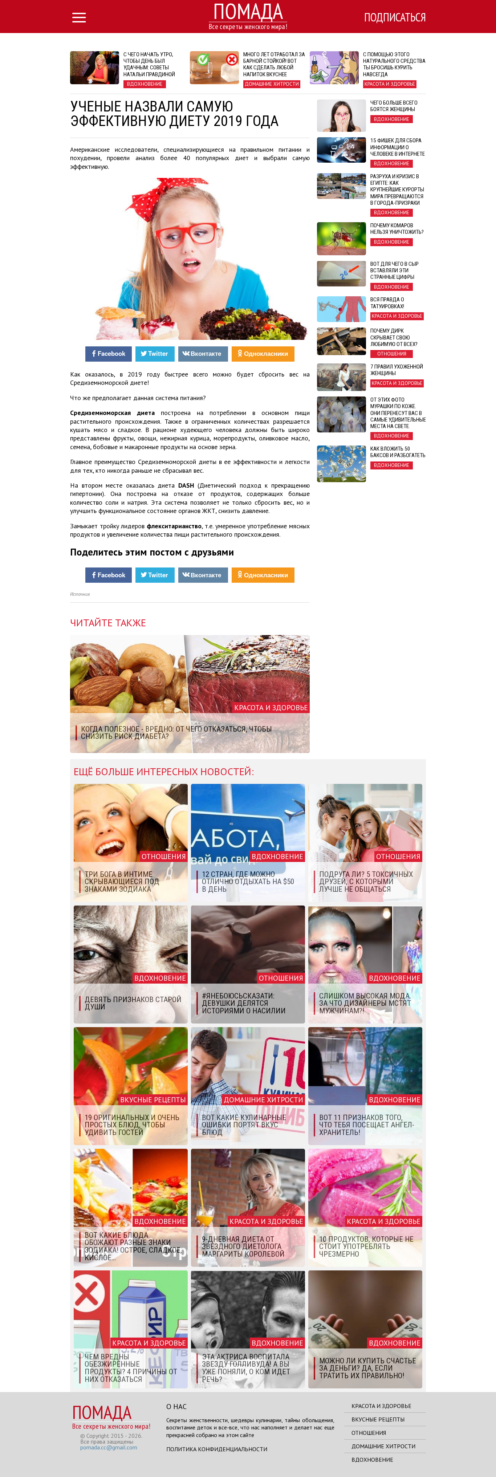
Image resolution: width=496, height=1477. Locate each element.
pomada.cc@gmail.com (108, 1447)
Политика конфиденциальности (216, 1449)
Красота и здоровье (381, 1406)
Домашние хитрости (383, 1446)
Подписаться (395, 17)
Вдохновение (372, 1459)
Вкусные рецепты (377, 1419)
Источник (80, 594)
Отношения (368, 1433)
